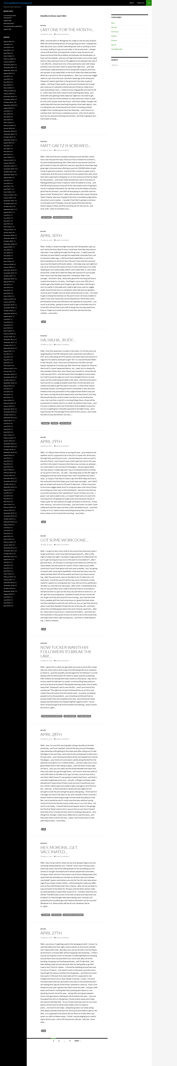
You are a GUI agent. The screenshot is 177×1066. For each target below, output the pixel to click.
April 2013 (7, 501)
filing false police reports (52, 716)
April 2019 (7, 293)
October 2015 (8, 415)
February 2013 (8, 507)
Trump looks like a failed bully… (13, 26)
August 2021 (8, 212)
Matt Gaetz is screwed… (65, 145)
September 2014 (9, 452)
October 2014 (8, 449)
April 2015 (7, 432)
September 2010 (9, 591)
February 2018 (8, 334)
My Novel (114, 32)
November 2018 (9, 308)
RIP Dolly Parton (9, 23)
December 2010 (9, 582)
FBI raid (54, 423)
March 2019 (7, 296)
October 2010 (8, 588)
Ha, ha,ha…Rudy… (58, 339)
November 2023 (9, 134)
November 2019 (9, 273)
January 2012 (8, 545)
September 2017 (9, 348)
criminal (46, 423)
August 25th (7, 29)
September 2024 (9, 105)
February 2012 (8, 542)
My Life (43, 25)
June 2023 (7, 148)
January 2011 (8, 580)
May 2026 (7, 50)
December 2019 (9, 270)
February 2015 (8, 438)
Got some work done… (64, 540)
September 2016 (9, 383)
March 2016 (7, 400)
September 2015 (9, 418)
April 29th (51, 441)
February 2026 (8, 59)
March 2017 (7, 365)
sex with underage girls (63, 217)
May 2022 (7, 186)
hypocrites (57, 915)
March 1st (140, 3)
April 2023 (7, 154)
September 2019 (9, 279)
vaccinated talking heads (73, 915)
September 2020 (9, 244)
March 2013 (7, 504)
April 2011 (7, 571)
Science (114, 40)
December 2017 (9, 339)
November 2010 (9, 585)
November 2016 (9, 377)
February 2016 (8, 403)
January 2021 (8, 232)
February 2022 (8, 195)
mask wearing (70, 716)
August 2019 (8, 282)
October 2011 (8, 554)
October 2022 (8, 172)
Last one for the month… (67, 29)
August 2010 (8, 594)
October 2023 (8, 137)
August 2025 (8, 73)
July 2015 (7, 423)
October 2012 (8, 519)
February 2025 (8, 91)
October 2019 (8, 276)
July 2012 (7, 527)
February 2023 (8, 160)
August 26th (7, 20)
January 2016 (8, 406)
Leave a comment (62, 34)
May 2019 (7, 290)
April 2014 (7, 467)
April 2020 (7, 258)
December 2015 (9, 409)
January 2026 (8, 62)
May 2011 (7, 568)
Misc (113, 23)
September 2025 (9, 70)
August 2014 (8, 455)
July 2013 (7, 493)
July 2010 (7, 597)
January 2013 (8, 510)
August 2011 (8, 559)
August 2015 (8, 420)
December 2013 (9, 478)
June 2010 (7, 600)
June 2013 (7, 496)
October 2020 (8, 241)
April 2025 (7, 85)
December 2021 (9, 201)
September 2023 (9, 140)
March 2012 (7, 539)
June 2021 (7, 218)
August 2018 (8, 316)
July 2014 (7, 458)
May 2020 (7, 256)
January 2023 (8, 163)
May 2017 (7, 360)
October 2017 (8, 345)
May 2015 (7, 429)
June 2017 (7, 357)
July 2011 (7, 562)
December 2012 (9, 513)
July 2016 (7, 389)
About (132, 3)
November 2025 (9, 67)
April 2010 (7, 606)
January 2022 (8, 198)
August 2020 (8, 247)
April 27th (51, 933)
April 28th (51, 734)
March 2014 (7, 470)
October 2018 (8, 310)
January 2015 (8, 441)
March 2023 (7, 157)
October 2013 (8, 484)
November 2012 (9, 516)
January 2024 (8, 128)
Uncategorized (116, 49)
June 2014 (7, 461)
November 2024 (9, 99)
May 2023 (7, 151)
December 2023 (9, 131)
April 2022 (7, 189)
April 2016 (7, 397)
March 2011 (7, 574)
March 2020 (7, 261)
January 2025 (8, 94)
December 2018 (9, 305)
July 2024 (7, 111)
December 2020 (9, 235)
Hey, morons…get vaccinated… (58, 849)
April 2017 (7, 363)
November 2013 (9, 481)
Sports (113, 45)
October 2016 (8, 380)
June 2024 (7, 114)
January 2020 (8, 267)
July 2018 (7, 319)
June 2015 (7, 426)
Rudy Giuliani (65, 423)
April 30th (51, 235)
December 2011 (9, 548)
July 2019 (7, 284)
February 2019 (8, 299)
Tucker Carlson (84, 716)
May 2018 (7, 325)
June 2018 (7, 322)
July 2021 (7, 215)
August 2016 (8, 386)
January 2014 (8, 475)
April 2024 (7, 120)
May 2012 (7, 533)
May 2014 (7, 464)
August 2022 (8, 177)
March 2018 (7, 331)
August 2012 (8, 525)
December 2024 (9, 96)
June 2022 (7, 183)
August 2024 (8, 108)
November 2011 (9, 551)
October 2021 (8, 206)
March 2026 (7, 56)
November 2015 (9, 412)
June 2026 (7, 47)
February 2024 (8, 125)
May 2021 (7, 221)
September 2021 (9, 209)
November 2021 (9, 203)
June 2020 (7, 253)
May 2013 (7, 499)
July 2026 (7, 44)
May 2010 (7, 603)
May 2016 (7, 394)
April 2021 (7, 224)
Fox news (46, 915)
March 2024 (7, 122)
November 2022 (9, 169)
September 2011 (9, 556)
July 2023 (7, 146)
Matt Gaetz (47, 217)
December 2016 (9, 374)
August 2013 (8, 490)
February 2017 (8, 368)
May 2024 (7, 117)
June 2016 (7, 392)
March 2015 (7, 435)
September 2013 (9, 487)
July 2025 (7, 76)
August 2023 (8, 143)
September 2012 (9, 522)
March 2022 (7, 192)
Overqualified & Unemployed (18, 3)
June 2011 (7, 565)
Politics (43, 141)
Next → (78, 1041)
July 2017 (7, 354)
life (44, 127)
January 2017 (8, 371)
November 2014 (9, 446)
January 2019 (8, 302)
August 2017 (8, 351)
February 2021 (8, 229)
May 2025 (7, 82)
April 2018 (7, 328)
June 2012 (7, 530)
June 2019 (7, 287)
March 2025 (7, 88)
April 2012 (7, 536)
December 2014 (9, 444)
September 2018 (9, 313)
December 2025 (9, 65)
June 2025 (7, 79)
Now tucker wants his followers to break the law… (66, 651)
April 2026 (7, 53)
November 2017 (9, 342)
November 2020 (9, 238)
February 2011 (8, 577)
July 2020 (7, 250)
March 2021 (7, 227)
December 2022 (9, 166)
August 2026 (8, 41)
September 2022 (9, 175)
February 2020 (8, 264)
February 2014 (8, 473)
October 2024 (8, 102)
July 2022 (7, 180)
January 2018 (8, 337)
